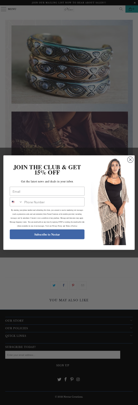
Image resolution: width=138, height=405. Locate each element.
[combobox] (16, 202)
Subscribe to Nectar (47, 234)
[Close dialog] (130, 160)
